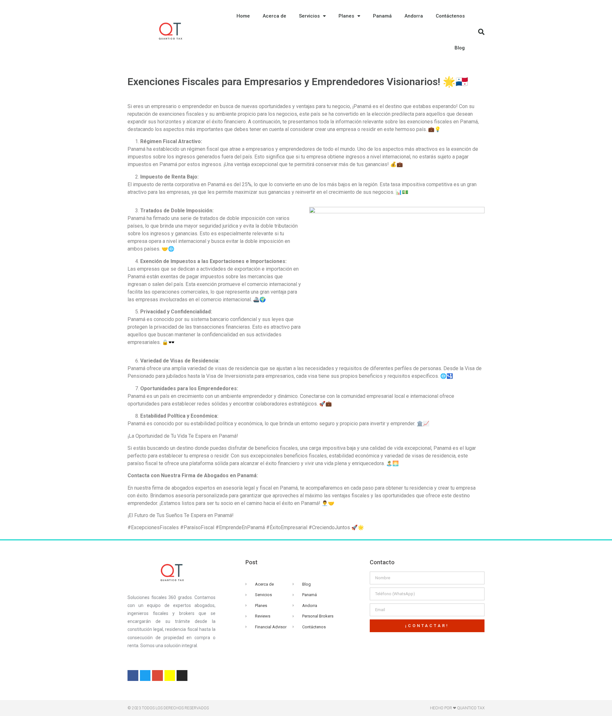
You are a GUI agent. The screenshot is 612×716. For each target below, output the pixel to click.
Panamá (382, 16)
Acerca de (274, 16)
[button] (481, 32)
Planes (346, 16)
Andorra (413, 16)
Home (243, 16)
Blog (460, 48)
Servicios (309, 16)
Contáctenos (450, 16)
